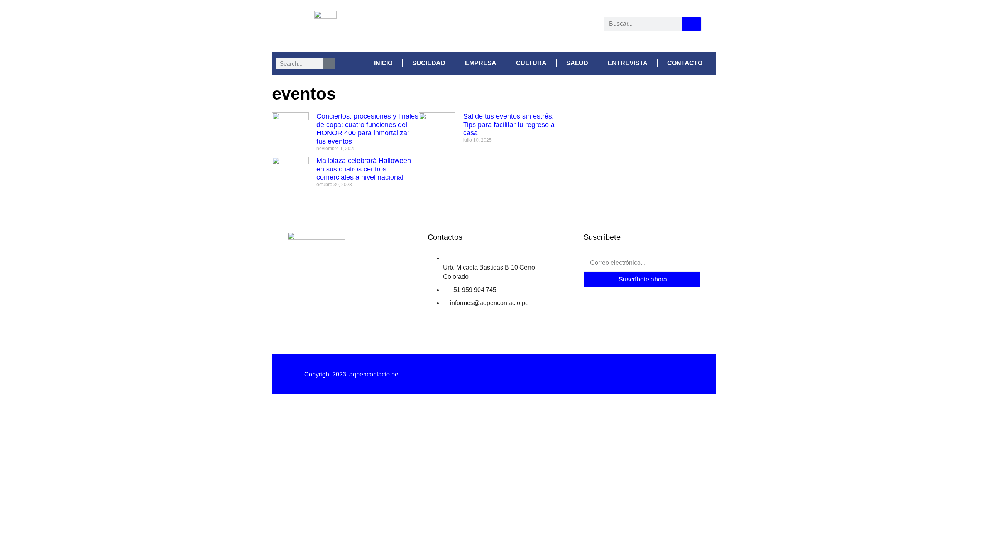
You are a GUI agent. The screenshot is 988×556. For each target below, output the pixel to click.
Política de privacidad (493, 374)
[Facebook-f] (596, 297)
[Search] (691, 24)
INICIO (383, 63)
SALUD (577, 63)
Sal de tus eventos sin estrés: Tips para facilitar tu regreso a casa (509, 124)
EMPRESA (480, 63)
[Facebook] (456, 25)
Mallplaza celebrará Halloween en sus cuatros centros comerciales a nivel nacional (363, 169)
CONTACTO (684, 63)
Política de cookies (637, 374)
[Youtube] (528, 25)
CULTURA (531, 63)
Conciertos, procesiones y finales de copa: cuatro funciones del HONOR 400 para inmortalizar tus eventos (367, 128)
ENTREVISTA (628, 63)
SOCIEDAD (428, 63)
